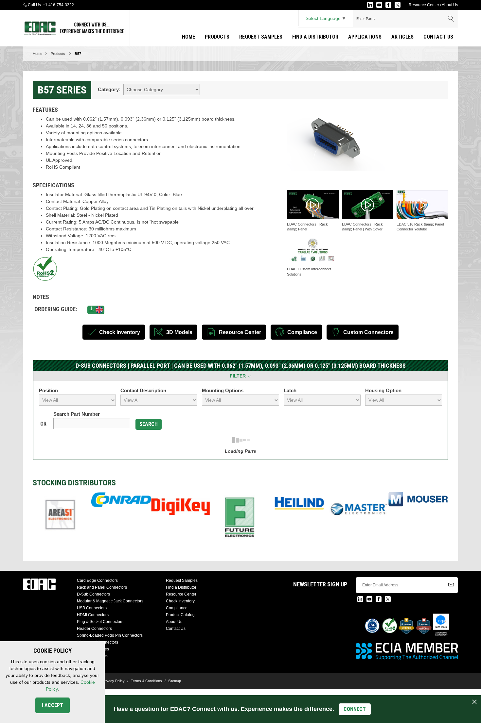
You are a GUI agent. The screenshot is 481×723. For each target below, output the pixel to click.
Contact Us (438, 37)
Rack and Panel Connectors (102, 587)
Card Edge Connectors (97, 580)
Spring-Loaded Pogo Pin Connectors (110, 635)
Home (188, 37)
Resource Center (424, 5)
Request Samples (260, 37)
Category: (109, 89)
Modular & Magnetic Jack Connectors (110, 601)
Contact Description (143, 390)
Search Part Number (76, 414)
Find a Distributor (315, 37)
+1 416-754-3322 (58, 5)
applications (365, 37)
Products (217, 37)
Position (48, 390)
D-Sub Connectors (93, 594)
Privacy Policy (113, 681)
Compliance (176, 608)
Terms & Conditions (146, 681)
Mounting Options (222, 390)
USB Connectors (92, 608)
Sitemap (174, 681)
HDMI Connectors (93, 615)
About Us (450, 5)
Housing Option (383, 390)
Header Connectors (94, 628)
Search (148, 424)
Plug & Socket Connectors (100, 621)
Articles (402, 37)
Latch (290, 390)
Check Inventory (180, 601)
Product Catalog (180, 615)
